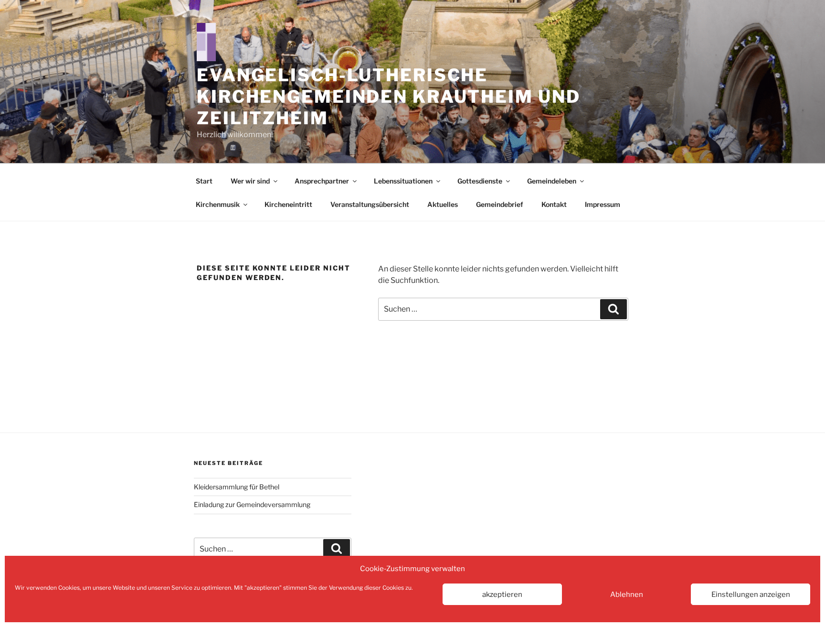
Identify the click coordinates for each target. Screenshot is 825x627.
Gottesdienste (479, 181)
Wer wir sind (250, 181)
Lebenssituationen (403, 181)
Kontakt (554, 204)
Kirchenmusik (218, 204)
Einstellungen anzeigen (750, 594)
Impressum (602, 204)
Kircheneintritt (288, 204)
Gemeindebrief (499, 204)
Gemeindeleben (551, 181)
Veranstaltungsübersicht (369, 204)
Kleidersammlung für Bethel (236, 487)
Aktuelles (442, 204)
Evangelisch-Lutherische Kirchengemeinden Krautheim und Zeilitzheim (388, 97)
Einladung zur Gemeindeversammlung (252, 504)
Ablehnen (626, 594)
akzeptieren (502, 594)
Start (204, 181)
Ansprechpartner (322, 181)
